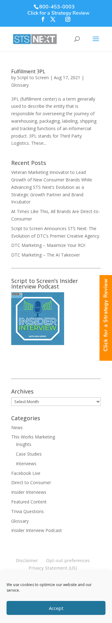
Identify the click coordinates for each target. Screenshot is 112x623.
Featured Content (29, 502)
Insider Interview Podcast (36, 530)
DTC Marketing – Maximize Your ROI (48, 245)
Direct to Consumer (31, 482)
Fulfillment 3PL (28, 71)
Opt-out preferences (68, 560)
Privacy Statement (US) (53, 568)
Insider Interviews (28, 492)
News (17, 427)
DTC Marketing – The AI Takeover (45, 255)
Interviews (26, 463)
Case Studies (29, 454)
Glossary (20, 85)
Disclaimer (27, 560)
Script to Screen (33, 77)
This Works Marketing (33, 437)
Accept (56, 608)
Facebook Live (25, 473)
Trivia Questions (27, 511)
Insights (23, 444)
